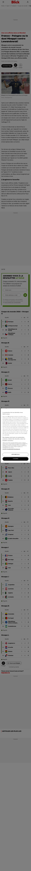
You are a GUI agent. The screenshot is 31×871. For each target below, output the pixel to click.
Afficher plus (15, 454)
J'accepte (15, 458)
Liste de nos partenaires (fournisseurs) (11, 449)
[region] (15, 435)
